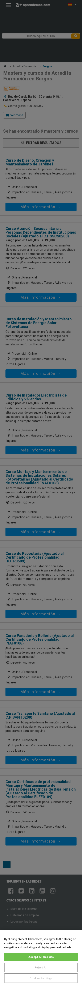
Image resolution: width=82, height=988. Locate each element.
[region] (41, 959)
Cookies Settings (41, 978)
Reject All (41, 967)
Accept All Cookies (41, 957)
